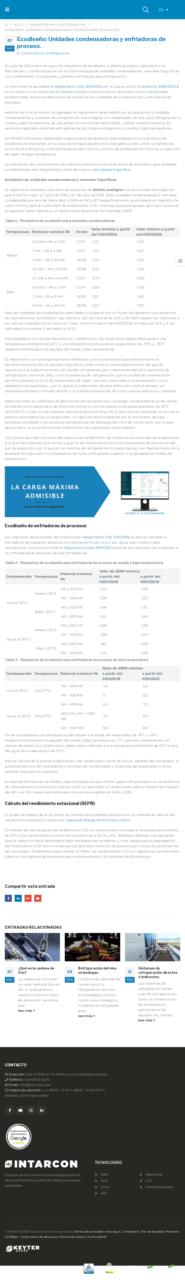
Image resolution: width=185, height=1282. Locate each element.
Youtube (20, 1110)
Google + (28, 898)
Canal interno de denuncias (39, 1237)
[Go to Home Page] (6, 24)
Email (37, 898)
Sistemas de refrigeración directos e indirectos (158, 972)
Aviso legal (112, 1231)
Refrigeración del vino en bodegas (97, 970)
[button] (9, 10)
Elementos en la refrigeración (46, 53)
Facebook (8, 898)
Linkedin (41, 1110)
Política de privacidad (88, 1231)
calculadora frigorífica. (111, 169)
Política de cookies (72, 1237)
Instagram (30, 1110)
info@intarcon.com (35, 1085)
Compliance (130, 1231)
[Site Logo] (26, 9)
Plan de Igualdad (152, 1231)
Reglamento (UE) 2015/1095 (78, 86)
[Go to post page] (32, 947)
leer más (25, 1010)
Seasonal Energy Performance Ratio (98, 820)
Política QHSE (96, 1237)
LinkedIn (18, 898)
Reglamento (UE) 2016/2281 (88, 548)
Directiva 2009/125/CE (160, 86)
